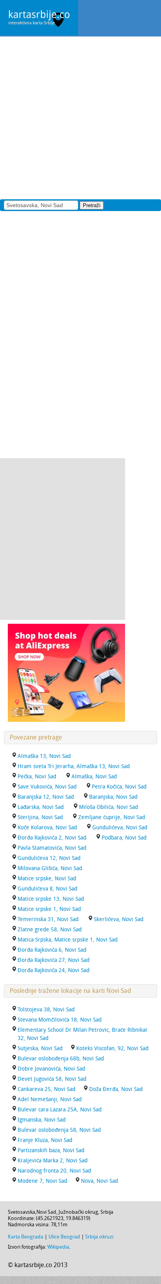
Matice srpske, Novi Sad (47, 878)
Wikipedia (58, 1247)
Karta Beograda (25, 1237)
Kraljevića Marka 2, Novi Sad (53, 1160)
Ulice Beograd (64, 1237)
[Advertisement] (80, 117)
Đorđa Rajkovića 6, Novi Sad (52, 950)
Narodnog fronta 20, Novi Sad (54, 1170)
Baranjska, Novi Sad (113, 797)
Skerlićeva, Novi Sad (118, 919)
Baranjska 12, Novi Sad (46, 797)
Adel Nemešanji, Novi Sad (50, 1099)
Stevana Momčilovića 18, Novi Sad (60, 1019)
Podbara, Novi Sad (124, 837)
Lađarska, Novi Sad (41, 807)
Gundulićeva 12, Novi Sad (49, 858)
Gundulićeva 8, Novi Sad (47, 888)
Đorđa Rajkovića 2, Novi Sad (52, 837)
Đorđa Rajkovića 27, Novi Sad (53, 960)
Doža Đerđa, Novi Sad (116, 1089)
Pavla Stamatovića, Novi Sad (52, 848)
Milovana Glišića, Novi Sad (50, 868)
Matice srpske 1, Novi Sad (49, 909)
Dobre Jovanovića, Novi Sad (51, 1068)
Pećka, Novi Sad (37, 776)
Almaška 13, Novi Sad (44, 756)
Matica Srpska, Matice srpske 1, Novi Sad (68, 939)
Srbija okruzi (99, 1237)
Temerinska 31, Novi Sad (48, 919)
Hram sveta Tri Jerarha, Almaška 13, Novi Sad (74, 766)
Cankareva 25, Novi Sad (46, 1089)
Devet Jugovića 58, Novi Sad (52, 1079)
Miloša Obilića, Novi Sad (108, 807)
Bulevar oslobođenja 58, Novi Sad (59, 1130)
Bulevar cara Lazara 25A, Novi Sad (60, 1109)
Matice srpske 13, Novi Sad (51, 899)
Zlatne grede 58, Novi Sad (50, 929)
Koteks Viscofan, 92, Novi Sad (112, 1048)
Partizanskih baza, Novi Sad (51, 1150)
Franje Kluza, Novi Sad (45, 1140)
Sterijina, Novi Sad (40, 817)
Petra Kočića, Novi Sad (119, 786)
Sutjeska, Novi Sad (40, 1048)
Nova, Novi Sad (99, 1181)
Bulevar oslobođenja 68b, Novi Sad (61, 1058)
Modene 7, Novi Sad (42, 1181)
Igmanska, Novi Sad (42, 1119)
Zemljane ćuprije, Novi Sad (111, 817)
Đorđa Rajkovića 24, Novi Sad (53, 970)
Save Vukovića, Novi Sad (47, 786)
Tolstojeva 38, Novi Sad (46, 1009)
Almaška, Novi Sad (94, 776)
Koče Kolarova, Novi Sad (47, 827)
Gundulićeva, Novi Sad (119, 827)
